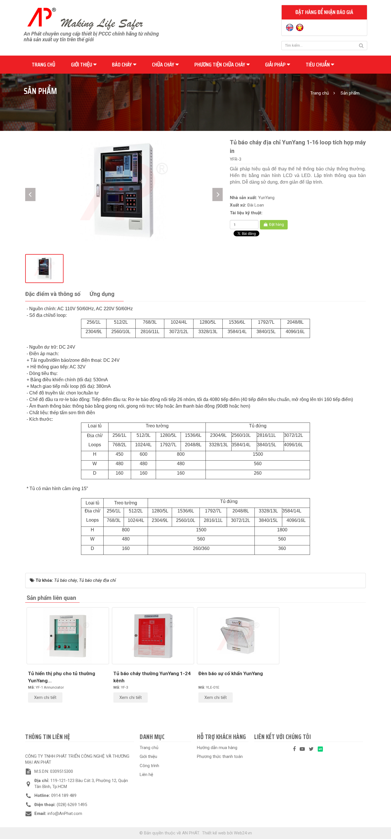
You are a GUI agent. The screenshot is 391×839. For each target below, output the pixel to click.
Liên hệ (146, 774)
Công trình (149, 765)
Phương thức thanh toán (220, 756)
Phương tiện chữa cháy (220, 64)
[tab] (52, 294)
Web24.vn (243, 833)
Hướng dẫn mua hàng (217, 747)
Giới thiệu (82, 64)
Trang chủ (43, 64)
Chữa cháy (163, 64)
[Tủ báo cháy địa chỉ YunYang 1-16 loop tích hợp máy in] (124, 190)
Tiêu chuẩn (318, 64)
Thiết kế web (214, 833)
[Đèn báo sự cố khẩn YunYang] (238, 636)
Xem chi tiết (45, 697)
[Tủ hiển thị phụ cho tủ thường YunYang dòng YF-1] (68, 636)
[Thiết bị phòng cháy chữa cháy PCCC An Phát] (85, 18)
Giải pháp (276, 64)
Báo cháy (122, 64)
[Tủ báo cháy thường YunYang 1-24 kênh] (153, 636)
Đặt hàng (276, 224)
